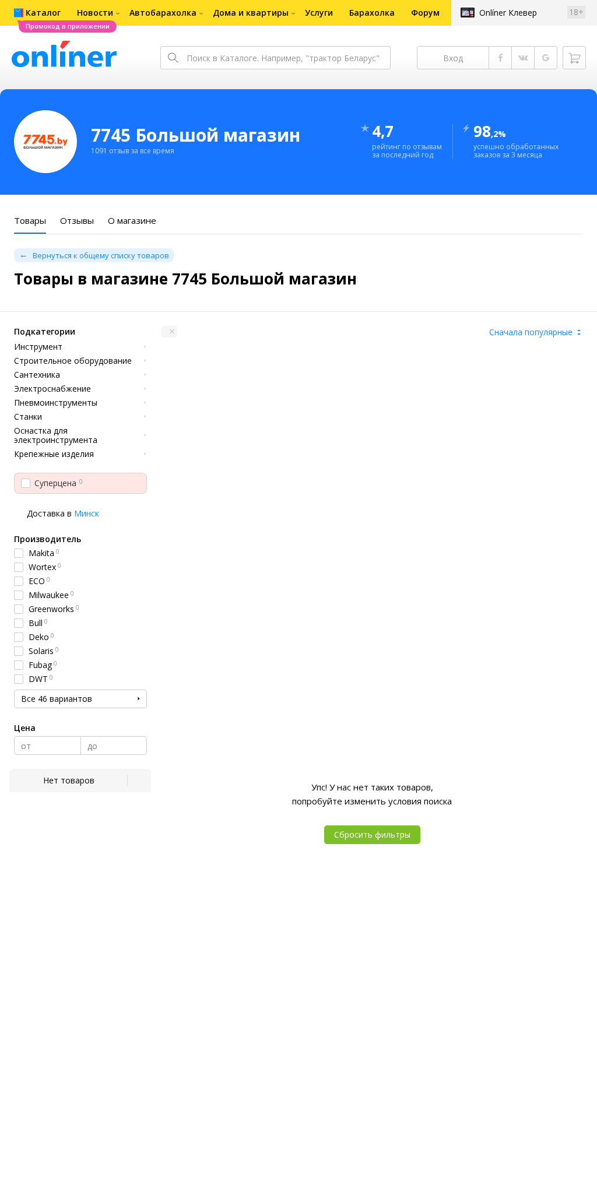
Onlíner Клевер (508, 12)
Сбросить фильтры (372, 834)
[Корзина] (574, 57)
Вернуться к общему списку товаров (101, 255)
